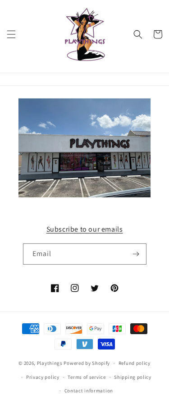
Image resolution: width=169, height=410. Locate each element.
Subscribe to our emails (84, 229)
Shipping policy (132, 377)
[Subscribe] (136, 254)
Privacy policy (42, 377)
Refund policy (135, 363)
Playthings (50, 363)
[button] (11, 34)
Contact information (88, 390)
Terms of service (86, 377)
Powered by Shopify (87, 363)
